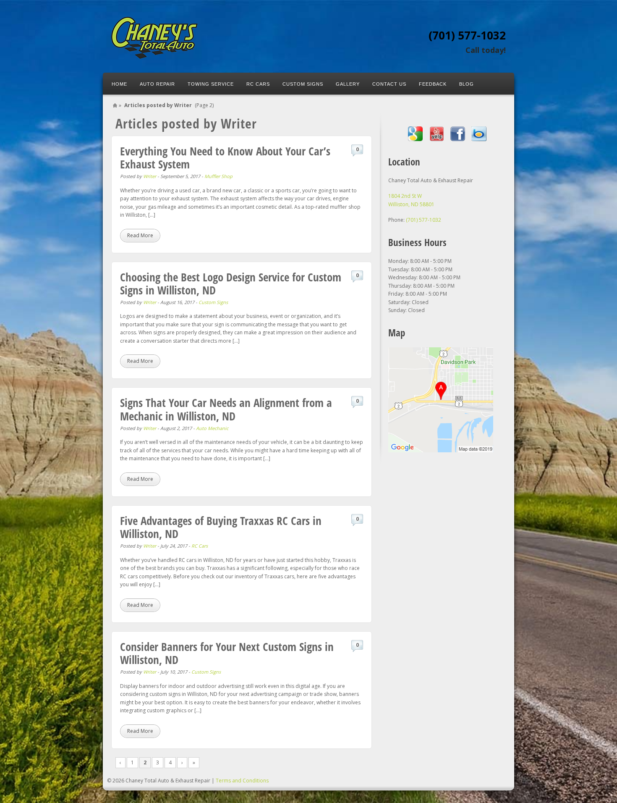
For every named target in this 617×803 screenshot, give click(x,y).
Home (119, 84)
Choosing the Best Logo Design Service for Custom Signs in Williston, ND (230, 283)
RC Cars (258, 84)
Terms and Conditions (242, 780)
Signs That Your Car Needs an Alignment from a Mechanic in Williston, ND (226, 409)
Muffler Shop (218, 176)
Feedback (433, 84)
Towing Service (211, 84)
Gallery (348, 84)
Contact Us (389, 84)
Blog (466, 84)
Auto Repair (157, 84)
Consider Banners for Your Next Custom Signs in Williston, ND (227, 653)
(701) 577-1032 (467, 35)
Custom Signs (302, 84)
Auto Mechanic (212, 428)
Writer (149, 176)
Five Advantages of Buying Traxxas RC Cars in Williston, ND (221, 527)
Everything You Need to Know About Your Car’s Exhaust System (225, 157)
